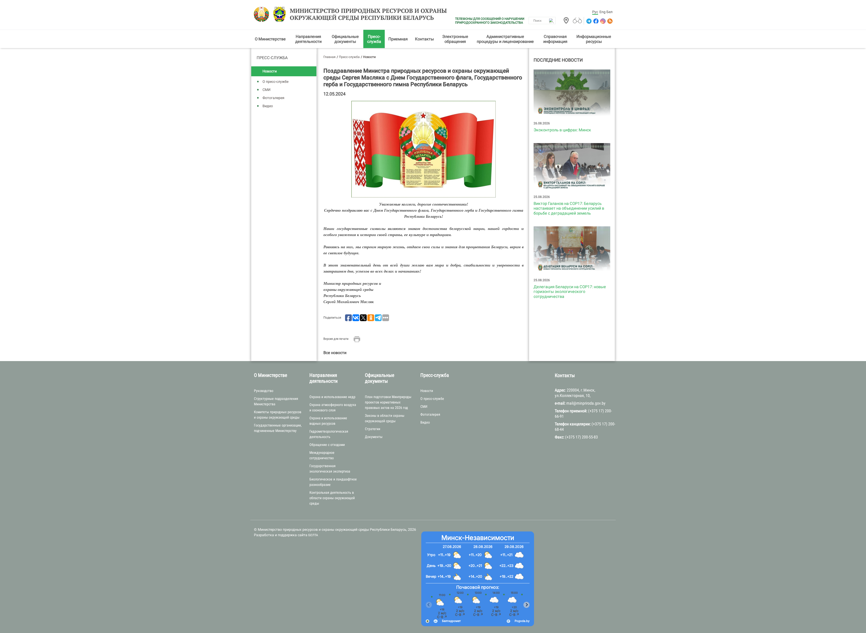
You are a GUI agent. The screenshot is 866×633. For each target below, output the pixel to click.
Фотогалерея (273, 98)
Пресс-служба (374, 39)
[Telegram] (588, 21)
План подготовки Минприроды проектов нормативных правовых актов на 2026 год (388, 402)
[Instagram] (602, 21)
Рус (595, 12)
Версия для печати (335, 339)
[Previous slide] (429, 605)
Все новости (334, 352)
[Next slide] (526, 605)
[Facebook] (595, 21)
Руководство (263, 391)
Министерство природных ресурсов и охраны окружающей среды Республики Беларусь (368, 14)
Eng (602, 12)
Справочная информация (555, 39)
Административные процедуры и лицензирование (505, 39)
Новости (270, 71)
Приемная (398, 39)
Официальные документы (345, 39)
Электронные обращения (455, 39)
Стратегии (372, 429)
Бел (609, 12)
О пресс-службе (275, 81)
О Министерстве (270, 39)
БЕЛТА (313, 535)
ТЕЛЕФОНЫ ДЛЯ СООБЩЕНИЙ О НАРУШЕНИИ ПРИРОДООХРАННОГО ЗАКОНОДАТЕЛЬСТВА (489, 20)
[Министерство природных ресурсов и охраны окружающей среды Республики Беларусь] (262, 14)
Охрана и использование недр (332, 397)
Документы (373, 437)
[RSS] (609, 21)
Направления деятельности (308, 39)
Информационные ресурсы (593, 39)
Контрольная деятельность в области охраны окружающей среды (332, 497)
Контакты (424, 39)
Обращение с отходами (327, 445)
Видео (268, 106)
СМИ (266, 90)
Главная (329, 57)
